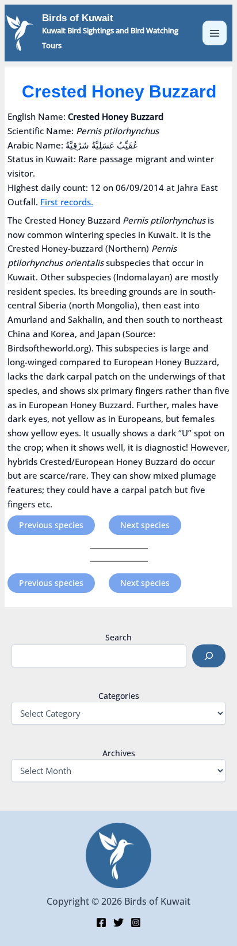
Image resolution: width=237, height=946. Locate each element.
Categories (118, 695)
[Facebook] (101, 922)
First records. (66, 202)
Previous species (51, 524)
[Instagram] (136, 922)
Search (118, 637)
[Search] (208, 655)
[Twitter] (118, 922)
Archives (118, 753)
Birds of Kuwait (77, 18)
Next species (145, 524)
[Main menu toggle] (214, 33)
